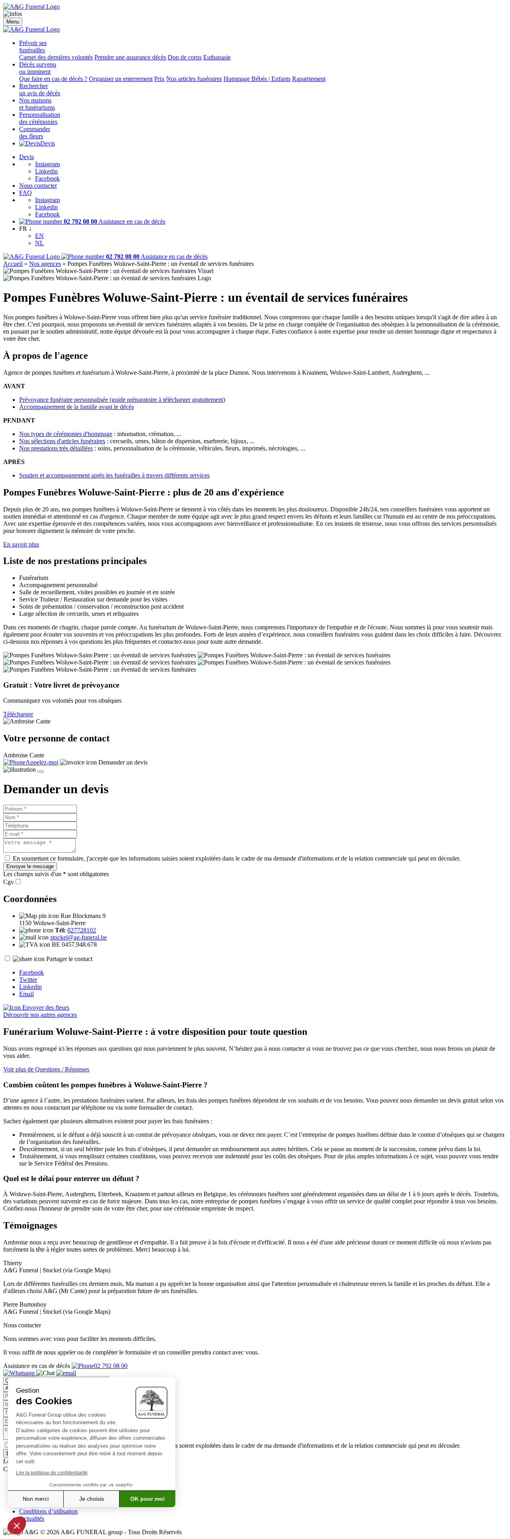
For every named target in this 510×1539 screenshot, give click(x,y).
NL (39, 243)
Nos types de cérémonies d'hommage (65, 433)
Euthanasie (217, 57)
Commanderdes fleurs (34, 133)
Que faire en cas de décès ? (53, 78)
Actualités (31, 1518)
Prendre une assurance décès (130, 57)
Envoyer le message (30, 866)
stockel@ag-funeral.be (78, 937)
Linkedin (46, 171)
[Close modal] (40, 771)
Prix (159, 78)
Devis (47, 143)
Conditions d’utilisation (48, 1511)
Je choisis (91, 1499)
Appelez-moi (42, 762)
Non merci (36, 1499)
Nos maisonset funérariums (37, 104)
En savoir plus (21, 544)
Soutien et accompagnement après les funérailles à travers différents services (114, 475)
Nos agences (45, 263)
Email (26, 994)
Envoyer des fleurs (45, 1007)
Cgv (8, 882)
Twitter (28, 979)
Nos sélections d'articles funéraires (62, 441)
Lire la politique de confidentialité (52, 1473)
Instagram (47, 164)
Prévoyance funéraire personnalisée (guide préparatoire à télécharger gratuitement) (122, 399)
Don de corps (185, 57)
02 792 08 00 (111, 1365)
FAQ (25, 192)
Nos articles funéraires (194, 78)
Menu (12, 22)
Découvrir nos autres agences (40, 1014)
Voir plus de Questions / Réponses (46, 1069)
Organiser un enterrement (121, 78)
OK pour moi (147, 1499)
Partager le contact (69, 958)
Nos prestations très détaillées (56, 448)
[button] (16, 1525)
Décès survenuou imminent (37, 68)
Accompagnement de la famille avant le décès (76, 406)
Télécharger (18, 714)
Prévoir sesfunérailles (33, 46)
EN (39, 235)
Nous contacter (38, 185)
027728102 (81, 930)
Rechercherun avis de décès (39, 89)
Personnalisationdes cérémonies (39, 118)
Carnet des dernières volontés (56, 57)
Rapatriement (309, 78)
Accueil (13, 263)
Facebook (47, 178)
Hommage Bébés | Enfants (257, 78)
